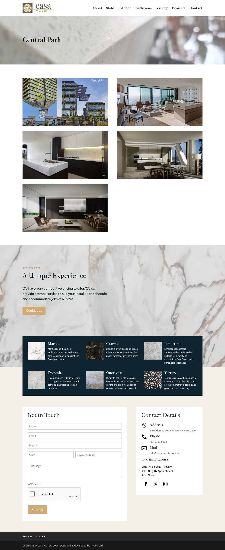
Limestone (172, 344)
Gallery (162, 8)
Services (27, 536)
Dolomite (55, 373)
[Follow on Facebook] (146, 484)
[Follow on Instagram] (165, 484)
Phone (155, 436)
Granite (112, 344)
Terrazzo (171, 373)
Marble (54, 344)
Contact (195, 8)
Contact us (34, 310)
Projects (179, 8)
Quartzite (114, 373)
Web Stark (97, 545)
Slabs (110, 8)
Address (156, 425)
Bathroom (143, 8)
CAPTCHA (34, 484)
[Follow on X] (155, 484)
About (97, 8)
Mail (153, 447)
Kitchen (124, 8)
